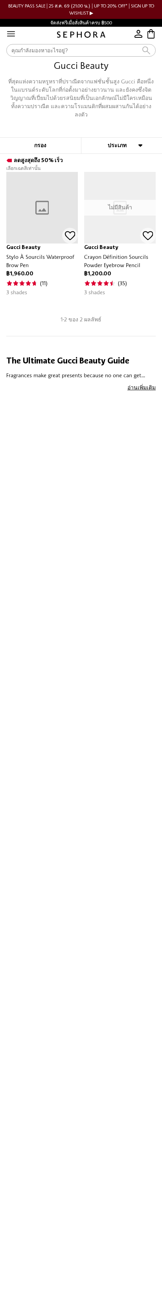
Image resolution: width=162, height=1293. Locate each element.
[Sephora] (81, 34)
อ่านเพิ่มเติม (141, 387)
